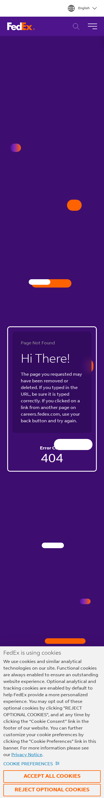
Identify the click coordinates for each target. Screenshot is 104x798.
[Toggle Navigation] (92, 26)
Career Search (75, 26)
